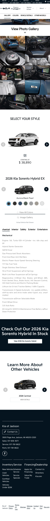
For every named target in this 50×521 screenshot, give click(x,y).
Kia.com (38, 476)
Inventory (7, 464)
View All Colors (26, 212)
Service (17, 464)
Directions (39, 473)
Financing (29, 464)
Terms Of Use (17, 507)
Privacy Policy (11, 507)
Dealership (41, 464)
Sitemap (23, 507)
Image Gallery (26, 217)
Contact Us (12, 432)
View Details (25, 400)
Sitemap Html (30, 507)
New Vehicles (7, 469)
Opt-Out (41, 507)
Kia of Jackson (5, 507)
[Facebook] (4, 453)
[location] (45, 2)
